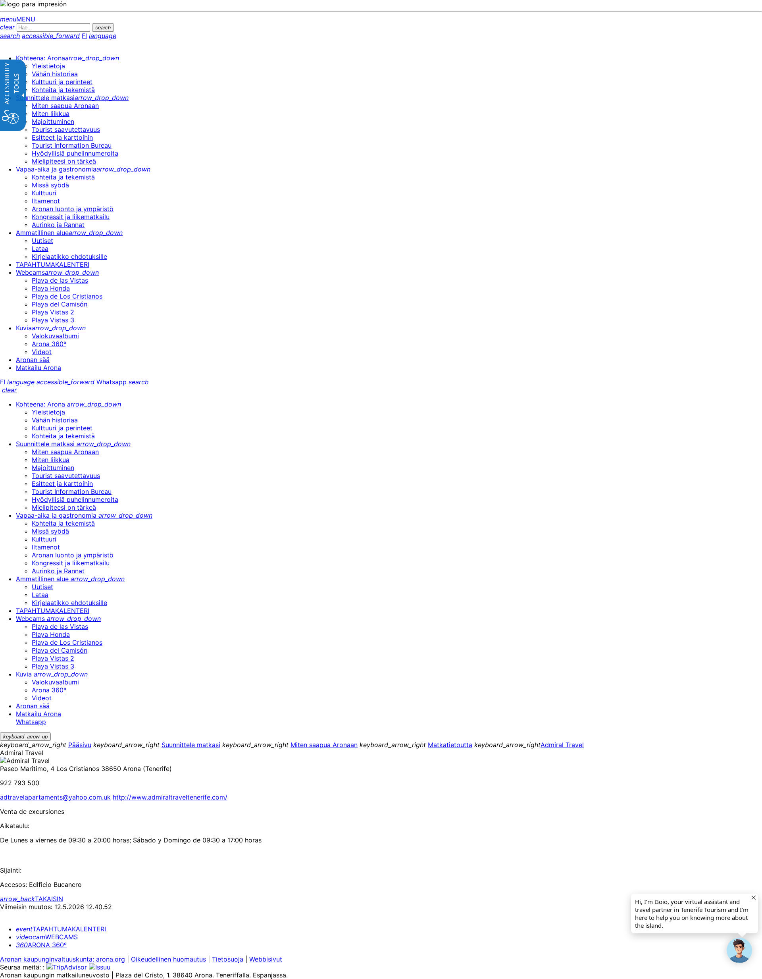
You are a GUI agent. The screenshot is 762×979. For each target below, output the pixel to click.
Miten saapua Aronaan (324, 745)
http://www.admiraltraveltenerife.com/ (170, 797)
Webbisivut (265, 959)
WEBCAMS (47, 937)
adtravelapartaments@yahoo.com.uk (55, 797)
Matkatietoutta (450, 745)
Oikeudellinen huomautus (168, 959)
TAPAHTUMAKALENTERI (61, 929)
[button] (739, 950)
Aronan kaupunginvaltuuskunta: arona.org (62, 959)
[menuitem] (67, 58)
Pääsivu (79, 745)
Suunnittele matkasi (191, 745)
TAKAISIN (31, 899)
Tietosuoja (227, 959)
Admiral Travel (562, 745)
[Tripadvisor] (66, 967)
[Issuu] (99, 967)
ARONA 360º (41, 945)
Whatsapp (111, 382)
